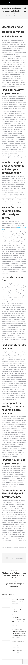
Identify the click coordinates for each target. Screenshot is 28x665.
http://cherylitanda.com (17, 558)
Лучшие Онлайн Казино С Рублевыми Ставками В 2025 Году (19, 610)
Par (15, 547)
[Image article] (6, 602)
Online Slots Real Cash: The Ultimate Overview (18, 600)
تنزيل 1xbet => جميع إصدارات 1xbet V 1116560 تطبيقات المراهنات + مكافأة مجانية (19, 620)
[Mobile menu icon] (3, 2)
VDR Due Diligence (17, 651)
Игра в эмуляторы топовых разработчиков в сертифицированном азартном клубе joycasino (19, 632)
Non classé (9, 547)
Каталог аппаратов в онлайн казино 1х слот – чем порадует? (19, 643)
